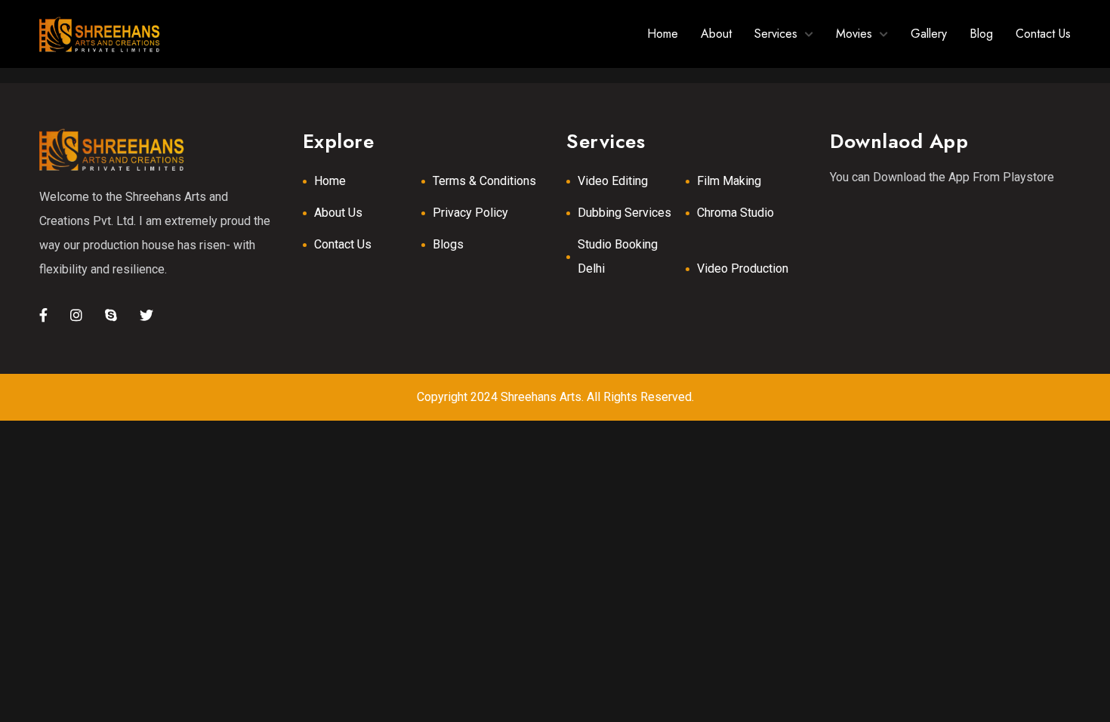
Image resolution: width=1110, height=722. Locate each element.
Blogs (448, 244)
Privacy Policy (470, 212)
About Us (338, 212)
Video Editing (613, 181)
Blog (981, 33)
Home (662, 33)
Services (775, 33)
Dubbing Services (624, 212)
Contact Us (1043, 33)
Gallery (929, 33)
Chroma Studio (735, 212)
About (716, 33)
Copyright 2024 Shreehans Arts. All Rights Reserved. (555, 397)
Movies (854, 33)
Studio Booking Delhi (618, 256)
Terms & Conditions (484, 181)
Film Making (729, 181)
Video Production (742, 268)
